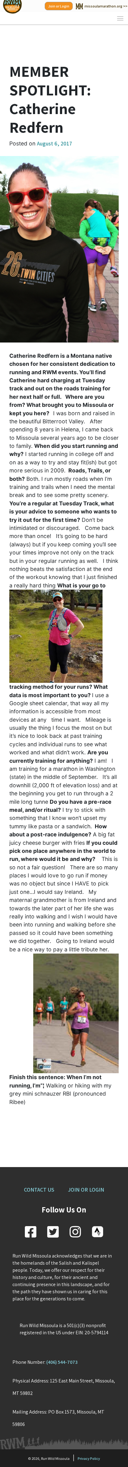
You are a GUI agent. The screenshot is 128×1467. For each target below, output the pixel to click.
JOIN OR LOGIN (86, 1189)
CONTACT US (39, 1189)
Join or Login (58, 6)
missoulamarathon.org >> (106, 6)
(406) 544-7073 (62, 1362)
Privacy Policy (89, 1458)
